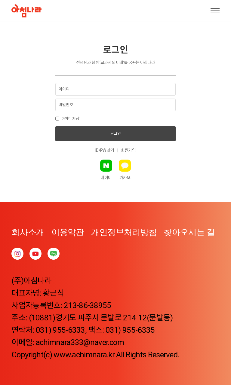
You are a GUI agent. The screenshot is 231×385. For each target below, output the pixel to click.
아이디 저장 (70, 118)
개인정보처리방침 (124, 232)
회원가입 (128, 150)
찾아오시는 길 (189, 232)
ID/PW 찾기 (104, 150)
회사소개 (27, 232)
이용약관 (67, 232)
